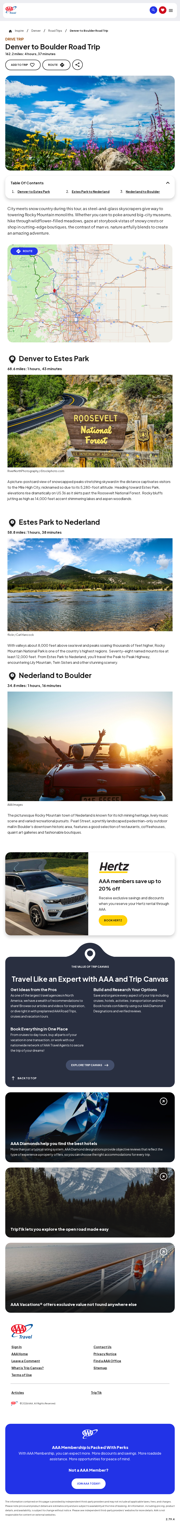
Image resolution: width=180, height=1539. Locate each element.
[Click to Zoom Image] (90, 123)
